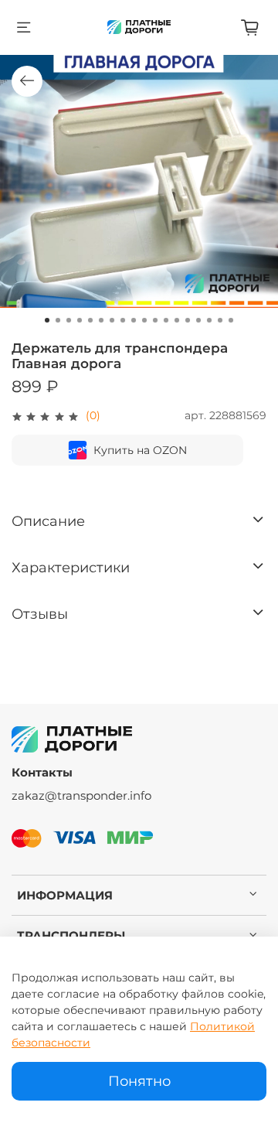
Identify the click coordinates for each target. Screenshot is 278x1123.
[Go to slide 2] (58, 320)
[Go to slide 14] (187, 320)
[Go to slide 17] (220, 320)
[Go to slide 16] (209, 320)
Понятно (139, 1081)
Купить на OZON (140, 450)
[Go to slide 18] (231, 320)
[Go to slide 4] (79, 320)
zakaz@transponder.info (81, 795)
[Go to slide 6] (101, 320)
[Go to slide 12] (166, 320)
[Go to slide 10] (144, 320)
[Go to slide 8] (122, 320)
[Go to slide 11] (155, 320)
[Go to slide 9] (133, 320)
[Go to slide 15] (198, 320)
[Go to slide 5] (90, 320)
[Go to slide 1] (47, 320)
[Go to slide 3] (68, 320)
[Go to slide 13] (177, 320)
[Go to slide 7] (112, 320)
